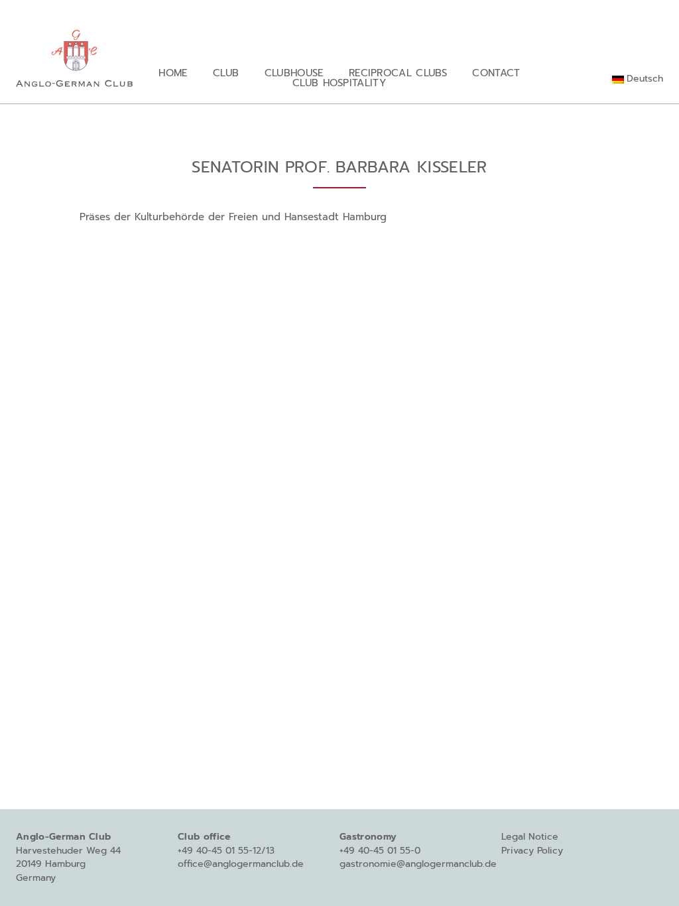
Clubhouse (294, 72)
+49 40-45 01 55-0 (380, 851)
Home (172, 72)
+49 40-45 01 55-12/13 (226, 851)
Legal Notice (529, 837)
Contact (496, 72)
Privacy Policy (532, 851)
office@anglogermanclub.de (241, 864)
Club (226, 72)
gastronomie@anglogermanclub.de (418, 864)
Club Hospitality (339, 82)
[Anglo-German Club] (74, 56)
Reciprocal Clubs (398, 72)
